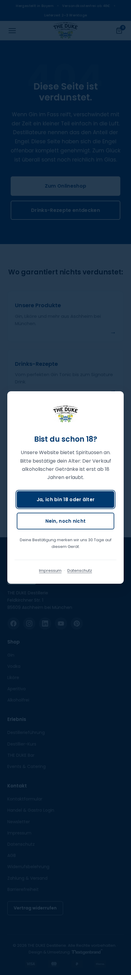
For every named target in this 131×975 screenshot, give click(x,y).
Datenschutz (79, 570)
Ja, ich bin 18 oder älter (66, 499)
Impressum (50, 570)
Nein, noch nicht (65, 521)
